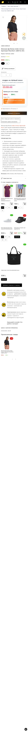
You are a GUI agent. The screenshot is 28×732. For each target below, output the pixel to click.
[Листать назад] (10, 43)
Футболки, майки (10, 53)
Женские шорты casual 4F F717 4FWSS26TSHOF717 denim (20, 199)
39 (2, 239)
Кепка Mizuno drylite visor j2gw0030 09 (19, 228)
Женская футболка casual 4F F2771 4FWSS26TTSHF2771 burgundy (7, 199)
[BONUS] (15, 2)
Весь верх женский (13, 6)
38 (9, 236)
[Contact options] (26, 729)
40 (5, 239)
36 (2, 236)
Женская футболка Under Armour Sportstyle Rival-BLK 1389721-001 (13, 10)
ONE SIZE (17, 236)
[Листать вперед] (17, 43)
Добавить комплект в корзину (11, 285)
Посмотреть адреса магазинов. (9, 121)
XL (7, 63)
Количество (3, 72)
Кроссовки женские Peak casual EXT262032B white (6, 228)
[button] (25, 2)
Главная (3, 6)
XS (2, 207)
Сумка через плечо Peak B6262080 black (10, 270)
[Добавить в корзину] (11, 203)
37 (5, 236)
